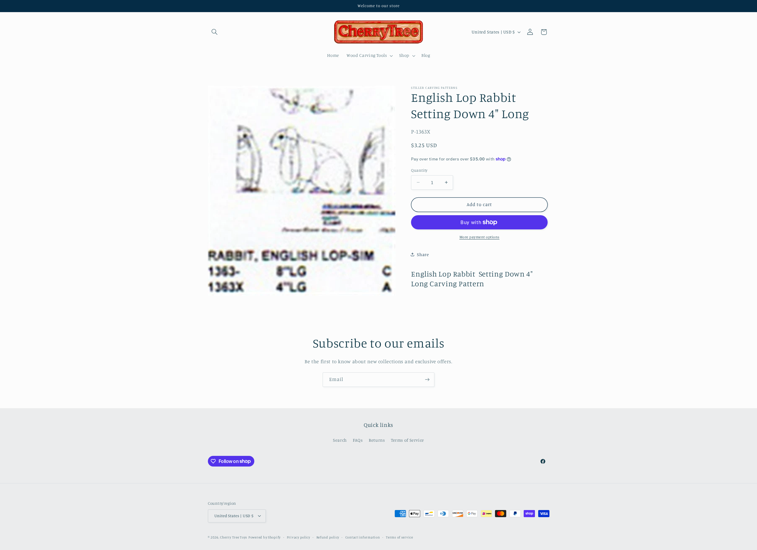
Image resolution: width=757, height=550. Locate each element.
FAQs (358, 440)
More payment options (480, 237)
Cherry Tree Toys (233, 537)
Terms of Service (407, 440)
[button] (214, 32)
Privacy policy (298, 537)
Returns (377, 440)
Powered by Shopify (264, 537)
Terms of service (399, 537)
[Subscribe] (427, 379)
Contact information (362, 537)
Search (340, 440)
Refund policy (327, 537)
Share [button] (423, 254)
